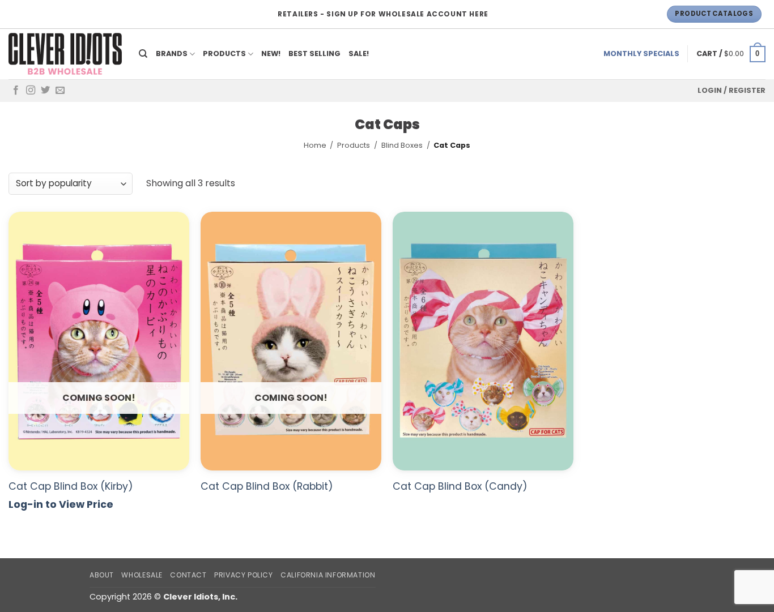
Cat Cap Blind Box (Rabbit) (267, 486)
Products (224, 53)
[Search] (143, 54)
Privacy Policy (243, 575)
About (102, 575)
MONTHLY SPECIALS (641, 53)
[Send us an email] (60, 90)
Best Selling (314, 53)
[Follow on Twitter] (45, 90)
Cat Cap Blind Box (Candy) (460, 486)
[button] (731, 54)
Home (315, 145)
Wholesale (142, 575)
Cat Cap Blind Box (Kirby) (70, 486)
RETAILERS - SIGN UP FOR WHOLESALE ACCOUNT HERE (383, 14)
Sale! (358, 53)
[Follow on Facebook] (15, 90)
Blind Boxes (402, 145)
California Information (327, 575)
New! (270, 53)
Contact (188, 575)
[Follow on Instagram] (30, 90)
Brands (172, 53)
